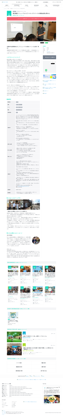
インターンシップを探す (17, 5)
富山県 (13, 389)
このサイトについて (6, 5)
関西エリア (4, 392)
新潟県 (10, 389)
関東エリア (4, 388)
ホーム (3, 401)
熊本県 (18, 395)
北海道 (10, 385)
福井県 (19, 389)
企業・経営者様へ (45, 2)
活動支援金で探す (19, 370)
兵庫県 (18, 392)
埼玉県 (19, 388)
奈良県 (21, 392)
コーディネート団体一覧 (56, 5)
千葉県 (21, 388)
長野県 (21, 389)
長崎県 (16, 395)
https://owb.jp (48, 51)
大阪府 (16, 392)
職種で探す (44, 362)
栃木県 (13, 388)
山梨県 (30, 388)
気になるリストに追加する (50, 57)
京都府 (13, 392)
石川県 (16, 389)
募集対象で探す (19, 366)
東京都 (24, 388)
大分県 (21, 395)
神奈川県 (27, 388)
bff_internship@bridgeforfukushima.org (23, 186)
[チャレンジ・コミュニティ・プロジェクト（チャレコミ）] (4, 410)
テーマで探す (19, 362)
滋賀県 (10, 392)
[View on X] (59, 387)
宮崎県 (24, 395)
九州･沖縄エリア (5, 395)
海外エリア (4, 396)
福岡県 (10, 395)
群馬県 (16, 388)
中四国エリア (4, 393)
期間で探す (44, 366)
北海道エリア (4, 385)
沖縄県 (30, 395)
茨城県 (10, 388)
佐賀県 (13, 395)
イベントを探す (26, 5)
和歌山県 (24, 392)
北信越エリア (4, 389)
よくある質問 (46, 5)
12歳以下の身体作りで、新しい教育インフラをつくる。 (35, 336)
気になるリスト (36, 5)
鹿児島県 (27, 395)
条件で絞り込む (44, 370)
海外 (10, 396)
